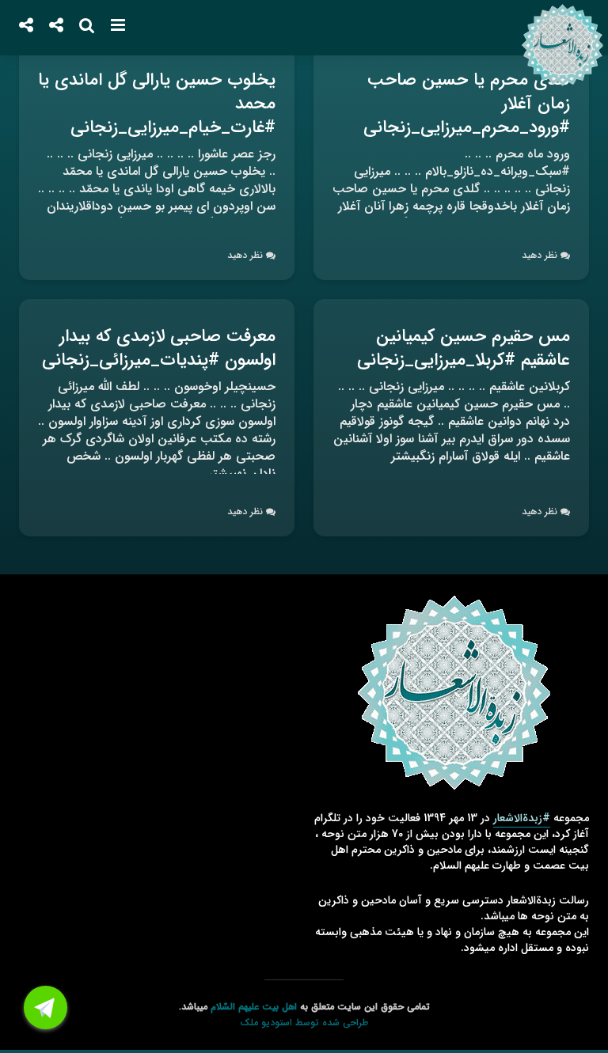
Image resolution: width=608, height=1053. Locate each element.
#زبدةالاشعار (521, 818)
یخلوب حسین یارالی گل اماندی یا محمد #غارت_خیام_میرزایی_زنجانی (157, 103)
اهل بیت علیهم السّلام (254, 1006)
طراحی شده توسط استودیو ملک (304, 1022)
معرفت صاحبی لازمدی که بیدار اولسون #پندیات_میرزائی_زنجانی (159, 348)
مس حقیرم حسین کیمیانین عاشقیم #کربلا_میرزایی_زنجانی (463, 348)
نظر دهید (539, 255)
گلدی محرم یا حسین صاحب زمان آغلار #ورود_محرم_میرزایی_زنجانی (466, 103)
